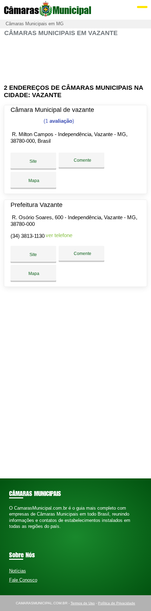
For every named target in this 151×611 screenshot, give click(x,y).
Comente (82, 160)
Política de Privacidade (116, 603)
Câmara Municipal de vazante (52, 109)
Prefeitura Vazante (37, 204)
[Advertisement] (75, 60)
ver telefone (59, 235)
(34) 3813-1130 (28, 236)
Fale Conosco (23, 580)
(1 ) (58, 121)
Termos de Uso (83, 603)
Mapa (33, 180)
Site (33, 161)
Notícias (17, 570)
